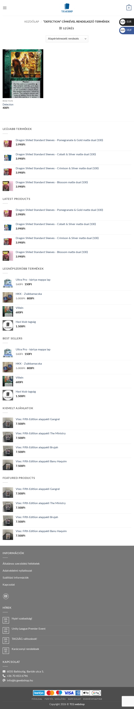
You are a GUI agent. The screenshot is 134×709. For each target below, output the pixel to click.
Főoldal (37, 699)
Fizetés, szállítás (55, 699)
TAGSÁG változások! (24, 638)
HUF (126, 30)
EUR (126, 22)
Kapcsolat (74, 699)
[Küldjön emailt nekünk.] (6, 596)
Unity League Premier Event (29, 628)
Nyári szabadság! (22, 618)
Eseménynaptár (92, 699)
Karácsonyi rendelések (25, 649)
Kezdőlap (31, 21)
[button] (5, 7)
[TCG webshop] (67, 8)
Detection (8, 104)
